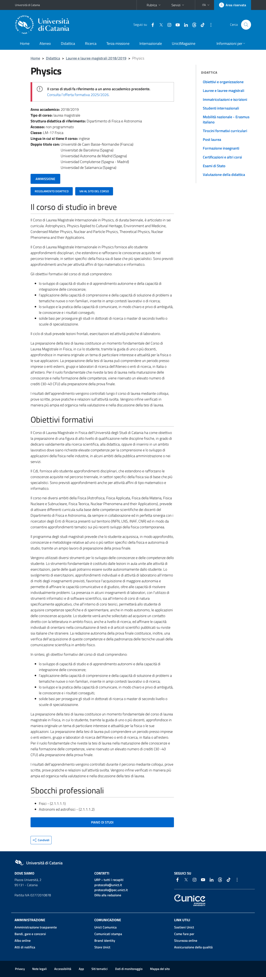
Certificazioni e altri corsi (222, 157)
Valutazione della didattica (224, 174)
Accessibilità (62, 968)
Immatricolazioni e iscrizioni (225, 99)
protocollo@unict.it (108, 884)
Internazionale (150, 43)
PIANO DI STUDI (102, 822)
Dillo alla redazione (107, 895)
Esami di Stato (214, 166)
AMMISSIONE (45, 178)
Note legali (39, 968)
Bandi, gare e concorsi (30, 933)
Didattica (68, 43)
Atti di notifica (25, 947)
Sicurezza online (185, 940)
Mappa (160, 968)
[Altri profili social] (209, 24)
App (81, 968)
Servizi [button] (175, 4)
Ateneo (45, 43)
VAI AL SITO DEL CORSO (94, 191)
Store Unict (102, 947)
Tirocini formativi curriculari (225, 131)
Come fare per (184, 933)
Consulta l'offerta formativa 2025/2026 (78, 94)
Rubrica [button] (152, 4)
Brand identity (104, 940)
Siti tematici (99, 968)
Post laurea (212, 139)
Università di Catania (27, 5)
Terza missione (117, 43)
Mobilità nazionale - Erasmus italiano (226, 119)
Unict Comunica (105, 927)
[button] (206, 5)
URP (97, 879)
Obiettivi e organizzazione (223, 82)
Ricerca (90, 43)
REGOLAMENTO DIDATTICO (52, 191)
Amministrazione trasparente (36, 927)
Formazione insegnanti (221, 148)
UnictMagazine (183, 43)
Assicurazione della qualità (193, 947)
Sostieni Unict (184, 927)
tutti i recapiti (113, 879)
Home (25, 43)
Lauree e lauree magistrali (223, 90)
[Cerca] (246, 25)
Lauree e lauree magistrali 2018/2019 (96, 58)
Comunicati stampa (108, 933)
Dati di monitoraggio (129, 968)
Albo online (23, 940)
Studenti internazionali (221, 108)
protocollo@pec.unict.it (111, 889)
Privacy (20, 968)
